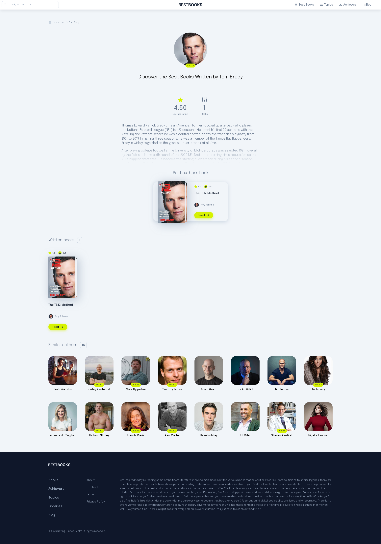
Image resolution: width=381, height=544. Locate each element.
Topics (328, 4)
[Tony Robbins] (196, 205)
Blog (368, 4)
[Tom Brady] (163, 185)
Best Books (306, 4)
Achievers (350, 4)
